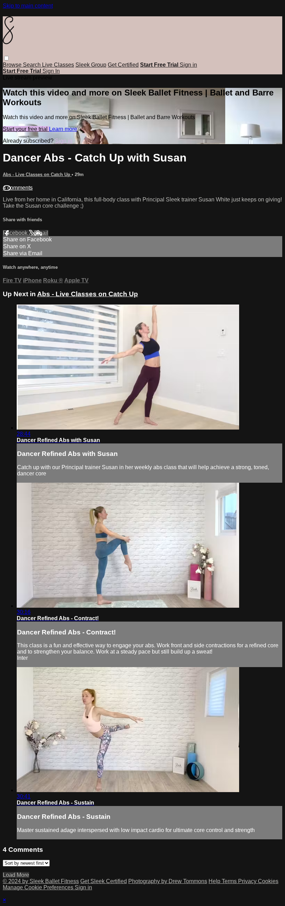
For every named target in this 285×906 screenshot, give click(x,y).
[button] (6, 58)
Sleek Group (90, 65)
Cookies (268, 881)
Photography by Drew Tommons (167, 881)
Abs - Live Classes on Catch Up (37, 174)
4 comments (18, 188)
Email (41, 233)
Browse (13, 65)
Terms (230, 881)
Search (32, 65)
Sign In (51, 71)
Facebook (16, 233)
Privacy (248, 881)
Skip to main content (28, 6)
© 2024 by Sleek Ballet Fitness (41, 881)
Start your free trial (26, 129)
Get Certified (123, 65)
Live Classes (58, 65)
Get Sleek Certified (103, 881)
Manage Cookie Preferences (39, 887)
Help (215, 881)
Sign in (188, 65)
